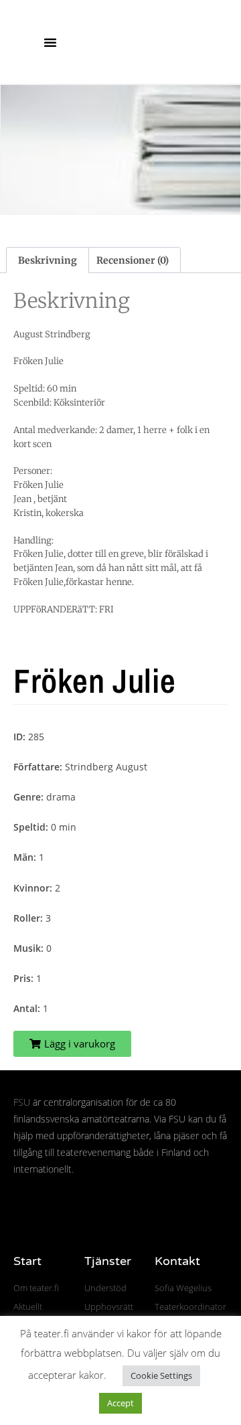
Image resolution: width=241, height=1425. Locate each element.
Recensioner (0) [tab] (132, 260)
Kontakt (177, 1261)
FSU (21, 1102)
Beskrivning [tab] (47, 260)
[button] (50, 42)
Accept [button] (120, 1403)
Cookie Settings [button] (161, 1375)
